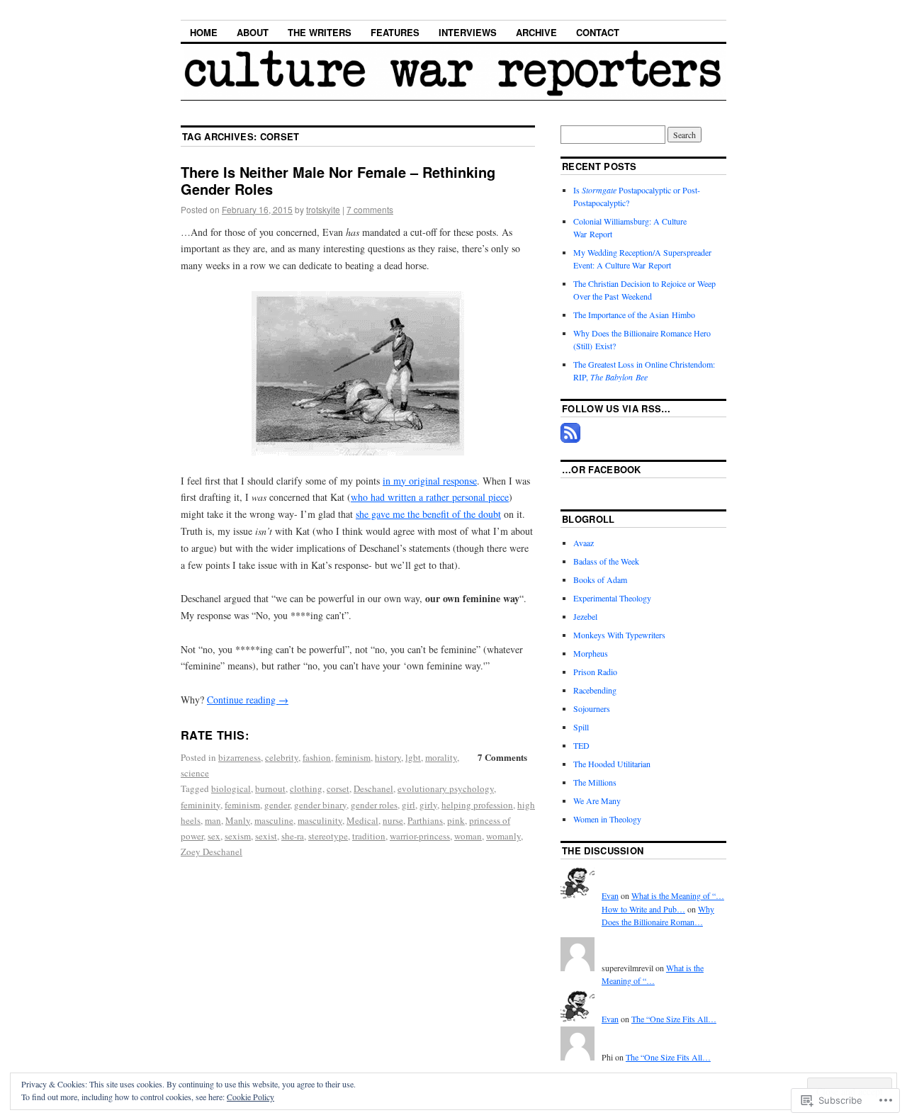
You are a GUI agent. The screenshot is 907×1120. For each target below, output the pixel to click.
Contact (597, 32)
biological (231, 788)
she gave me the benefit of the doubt (428, 514)
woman (468, 836)
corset (338, 788)
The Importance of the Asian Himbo (634, 314)
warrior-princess (420, 836)
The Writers (319, 32)
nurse (393, 820)
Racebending (594, 690)
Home (204, 32)
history (388, 757)
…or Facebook (601, 469)
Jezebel (585, 616)
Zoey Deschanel (211, 851)
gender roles (374, 804)
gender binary (320, 804)
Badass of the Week (606, 561)
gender (277, 804)
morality (441, 757)
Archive (536, 32)
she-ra (292, 836)
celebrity (281, 757)
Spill (581, 726)
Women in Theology (607, 819)
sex (214, 836)
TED (581, 745)
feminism (353, 757)
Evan (610, 895)
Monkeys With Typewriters (619, 634)
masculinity (320, 820)
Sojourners (591, 708)
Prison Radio (595, 671)
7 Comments (502, 757)
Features (395, 32)
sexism (238, 836)
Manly (237, 820)
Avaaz (583, 542)
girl (408, 804)
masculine (273, 820)
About (253, 32)
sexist (266, 836)
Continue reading (247, 699)
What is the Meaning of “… (677, 895)
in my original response (430, 480)
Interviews (468, 32)
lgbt (413, 757)
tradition (368, 836)
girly (428, 804)
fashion (317, 757)
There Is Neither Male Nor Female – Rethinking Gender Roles (338, 180)
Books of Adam (600, 579)
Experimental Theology (612, 598)
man (213, 820)
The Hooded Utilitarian (611, 763)
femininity (200, 804)
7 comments (370, 209)
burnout (270, 788)
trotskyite (323, 209)
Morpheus (590, 653)
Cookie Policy (250, 1096)
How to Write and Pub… (643, 909)
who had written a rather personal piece (430, 497)
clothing (306, 788)
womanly (503, 836)
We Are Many (597, 800)
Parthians (425, 820)
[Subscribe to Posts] (570, 439)
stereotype (328, 836)
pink (456, 820)
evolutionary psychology (446, 788)
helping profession (477, 804)
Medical (362, 820)
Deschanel (373, 788)
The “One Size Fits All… (673, 1018)
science (195, 773)
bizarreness (239, 757)
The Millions (594, 782)
